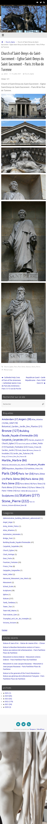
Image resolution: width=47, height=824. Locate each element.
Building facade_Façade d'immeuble (16, 542)
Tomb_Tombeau (9, 603)
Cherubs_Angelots (36, 440)
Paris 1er (26, 473)
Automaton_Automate (11, 534)
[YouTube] (37, 2)
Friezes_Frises (34, 447)
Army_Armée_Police (11, 526)
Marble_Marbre (14, 460)
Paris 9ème (23, 487)
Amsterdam (10, 419)
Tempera (32, 729)
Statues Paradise (10, 7)
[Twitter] (40, 2)
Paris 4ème (35, 479)
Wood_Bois (21, 505)
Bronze (10, 431)
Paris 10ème (37, 487)
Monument (7, 582)
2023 (8, 699)
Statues (28, 367)
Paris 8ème (9, 487)
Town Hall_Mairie (9, 611)
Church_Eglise (10, 42)
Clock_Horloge (8, 554)
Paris (15, 367)
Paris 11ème (9, 491)
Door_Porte (7, 558)
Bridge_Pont (8, 538)
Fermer (4, 630)
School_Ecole (32, 491)
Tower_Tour (7, 607)
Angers (25, 419)
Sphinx (5, 595)
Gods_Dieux (23, 450)
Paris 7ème (39, 484)
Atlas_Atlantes (8, 530)
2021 (8, 704)
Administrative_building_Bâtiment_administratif (21, 518)
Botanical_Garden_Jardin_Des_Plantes (22, 426)
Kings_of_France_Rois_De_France (14, 457)
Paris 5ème (11, 483)
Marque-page (8, 370)
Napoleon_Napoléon (16, 468)
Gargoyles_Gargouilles (11, 570)
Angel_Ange (7, 522)
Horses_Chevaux (35, 450)
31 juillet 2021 (16, 74)
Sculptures (10, 495)
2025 (8, 693)
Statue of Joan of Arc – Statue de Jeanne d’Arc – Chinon (24, 643)
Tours (32, 502)
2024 (8, 696)
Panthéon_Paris (35, 469)
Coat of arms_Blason (25, 443)
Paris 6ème (26, 484)
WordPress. (41, 729)
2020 (8, 707)
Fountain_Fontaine (16, 447)
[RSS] (44, 2)
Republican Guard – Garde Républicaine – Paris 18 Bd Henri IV (35, 380)
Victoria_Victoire (9, 505)
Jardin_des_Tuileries (23, 453)
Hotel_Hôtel (8, 574)
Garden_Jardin (9, 450)
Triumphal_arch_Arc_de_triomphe (16, 619)
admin (6, 74)
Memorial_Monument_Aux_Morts (14, 465)
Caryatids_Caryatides (15, 439)
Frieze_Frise (7, 566)
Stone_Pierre (36, 367)
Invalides (7, 453)
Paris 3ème (21, 367)
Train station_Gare (10, 615)
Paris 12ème (22, 491)
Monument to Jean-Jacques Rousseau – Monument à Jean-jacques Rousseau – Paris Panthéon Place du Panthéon (23, 666)
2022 (9, 702)
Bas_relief (11, 423)
